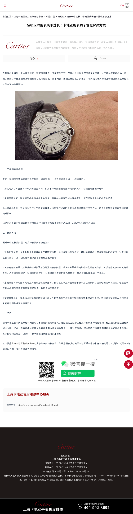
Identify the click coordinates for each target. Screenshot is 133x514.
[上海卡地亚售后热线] (128, 353)
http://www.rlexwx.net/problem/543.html (38, 405)
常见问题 (50, 16)
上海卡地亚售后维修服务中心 (28, 16)
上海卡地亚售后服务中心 (24, 343)
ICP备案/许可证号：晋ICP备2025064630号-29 (66, 471)
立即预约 (67, 262)
